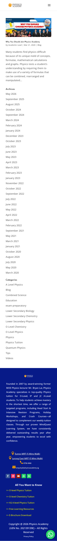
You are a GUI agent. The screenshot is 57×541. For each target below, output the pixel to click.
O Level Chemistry (16, 326)
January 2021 (13, 246)
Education (11, 300)
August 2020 (13, 256)
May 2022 (11, 209)
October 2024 (13, 109)
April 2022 (11, 214)
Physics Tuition (14, 342)
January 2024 (13, 130)
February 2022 (14, 225)
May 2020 (11, 267)
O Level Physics (14, 331)
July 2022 (11, 199)
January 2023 (13, 178)
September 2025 (15, 99)
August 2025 (13, 104)
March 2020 (12, 272)
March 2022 (12, 220)
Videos (9, 358)
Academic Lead (15, 45)
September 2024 (15, 114)
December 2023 (14, 136)
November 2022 (15, 183)
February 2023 (14, 172)
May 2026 (11, 93)
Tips (8, 353)
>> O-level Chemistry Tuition (20, 496)
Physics (10, 337)
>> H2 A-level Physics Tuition (20, 502)
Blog (39, 45)
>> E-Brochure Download (18, 515)
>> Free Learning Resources (20, 509)
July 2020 (11, 262)
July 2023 (11, 146)
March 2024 (12, 120)
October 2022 (13, 188)
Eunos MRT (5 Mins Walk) (27, 453)
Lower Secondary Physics (20, 321)
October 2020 (13, 251)
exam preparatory (16, 305)
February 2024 (14, 125)
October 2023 (13, 141)
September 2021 (15, 230)
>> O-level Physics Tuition (19, 490)
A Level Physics (14, 284)
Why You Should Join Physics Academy (23, 42)
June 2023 (11, 151)
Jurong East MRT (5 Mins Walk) (27, 458)
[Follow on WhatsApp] (24, 476)
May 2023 (11, 157)
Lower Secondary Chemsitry (21, 316)
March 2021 (12, 241)
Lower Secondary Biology (20, 310)
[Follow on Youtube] (18, 476)
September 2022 (15, 193)
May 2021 (11, 235)
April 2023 (11, 162)
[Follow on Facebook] (8, 476)
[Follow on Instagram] (13, 476)
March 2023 (12, 167)
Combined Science (16, 295)
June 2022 (11, 204)
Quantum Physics (15, 347)
